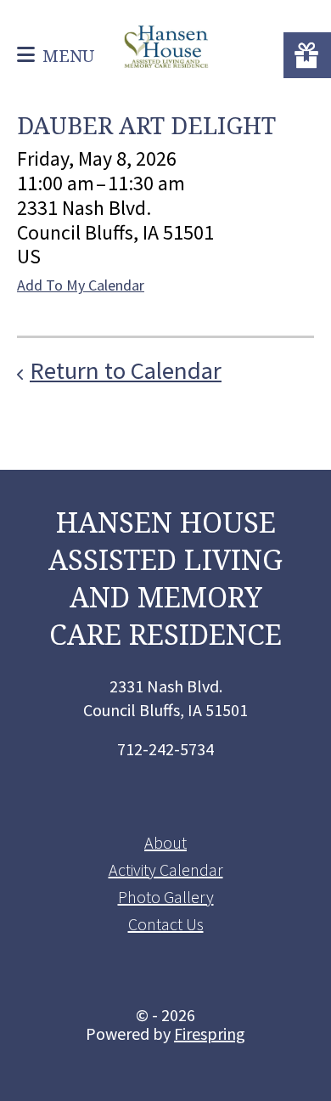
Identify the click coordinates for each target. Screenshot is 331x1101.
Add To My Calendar (80, 285)
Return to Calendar (126, 370)
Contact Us (166, 923)
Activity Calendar (166, 869)
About (165, 842)
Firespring (209, 1033)
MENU (68, 55)
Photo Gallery (166, 896)
